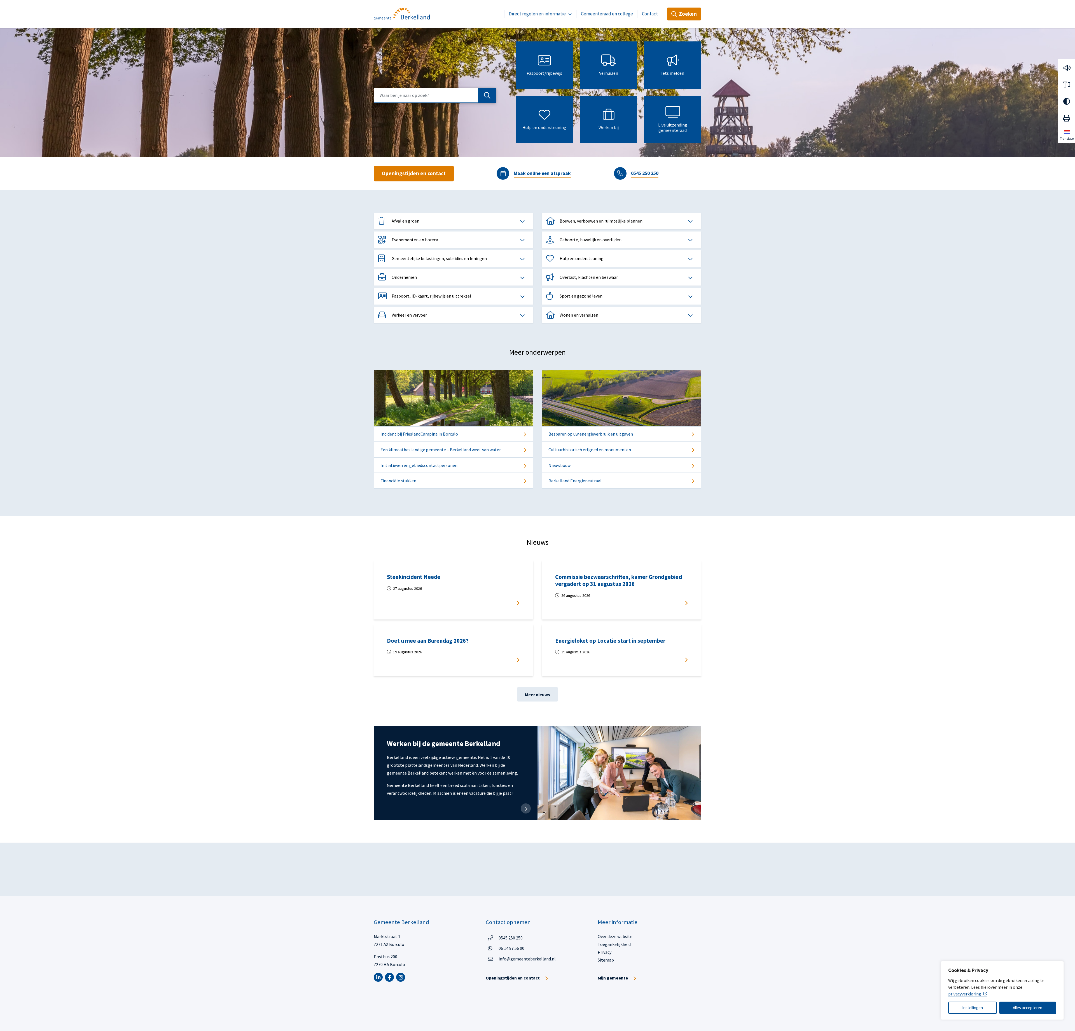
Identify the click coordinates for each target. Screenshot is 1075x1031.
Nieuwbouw (559, 465)
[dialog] (1002, 990)
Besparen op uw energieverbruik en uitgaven (590, 434)
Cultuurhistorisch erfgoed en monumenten (589, 449)
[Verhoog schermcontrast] (1066, 101)
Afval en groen (405, 221)
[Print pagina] (1066, 118)
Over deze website (615, 936)
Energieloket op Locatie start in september (612, 640)
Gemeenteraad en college (607, 14)
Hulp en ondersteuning (544, 127)
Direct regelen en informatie (537, 14)
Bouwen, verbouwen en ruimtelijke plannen (601, 221)
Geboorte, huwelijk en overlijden (590, 239)
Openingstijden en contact (414, 173)
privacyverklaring (964, 994)
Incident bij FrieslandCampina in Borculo (419, 434)
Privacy (604, 952)
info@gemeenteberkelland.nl (527, 959)
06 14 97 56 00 (511, 948)
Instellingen (972, 1007)
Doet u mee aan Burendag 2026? (429, 640)
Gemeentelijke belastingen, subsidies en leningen (439, 258)
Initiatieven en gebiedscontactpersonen (418, 465)
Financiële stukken (398, 480)
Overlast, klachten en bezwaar (589, 277)
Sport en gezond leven (581, 296)
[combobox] (435, 95)
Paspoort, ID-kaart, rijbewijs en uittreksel (431, 296)
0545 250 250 (644, 173)
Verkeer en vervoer (409, 315)
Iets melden (672, 73)
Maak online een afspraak (542, 173)
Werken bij (609, 127)
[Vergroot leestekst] (1066, 84)
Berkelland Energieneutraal (575, 480)
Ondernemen (404, 277)
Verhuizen (608, 73)
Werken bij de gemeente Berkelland (443, 743)
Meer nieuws (537, 694)
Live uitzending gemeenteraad (672, 127)
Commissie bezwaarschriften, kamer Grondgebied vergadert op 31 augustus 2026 (618, 580)
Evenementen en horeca (415, 239)
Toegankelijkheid (614, 944)
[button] (1066, 67)
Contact (650, 14)
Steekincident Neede (413, 577)
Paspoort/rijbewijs (544, 73)
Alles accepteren (1027, 1007)
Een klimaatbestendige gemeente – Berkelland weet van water (440, 449)
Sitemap (606, 960)
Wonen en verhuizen (579, 315)
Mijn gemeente (613, 978)
